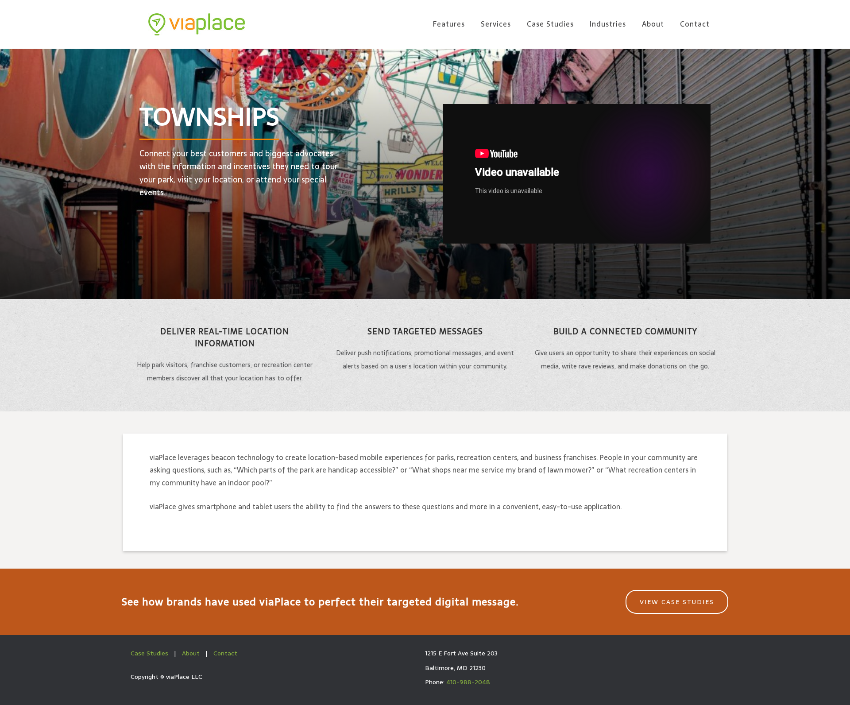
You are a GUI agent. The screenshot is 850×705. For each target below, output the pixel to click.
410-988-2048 (468, 682)
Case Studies (149, 653)
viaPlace (196, 24)
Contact (225, 653)
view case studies (677, 602)
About (191, 653)
